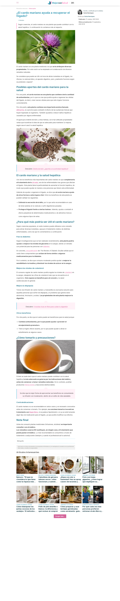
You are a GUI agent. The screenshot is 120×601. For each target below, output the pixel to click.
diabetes (46, 246)
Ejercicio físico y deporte (90, 504)
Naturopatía (32, 8)
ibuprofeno (33, 412)
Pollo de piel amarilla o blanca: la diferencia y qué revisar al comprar (48, 509)
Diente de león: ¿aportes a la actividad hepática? (50, 169)
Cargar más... (60, 516)
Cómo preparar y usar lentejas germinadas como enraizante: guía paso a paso (70, 509)
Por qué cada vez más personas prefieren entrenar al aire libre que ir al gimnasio (92, 509)
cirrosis (35, 182)
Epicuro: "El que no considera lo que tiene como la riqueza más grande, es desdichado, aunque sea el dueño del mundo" (26, 479)
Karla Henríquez (89, 13)
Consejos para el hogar (68, 475)
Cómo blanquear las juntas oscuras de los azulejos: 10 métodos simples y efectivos (25, 509)
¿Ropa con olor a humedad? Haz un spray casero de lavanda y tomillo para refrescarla (70, 479)
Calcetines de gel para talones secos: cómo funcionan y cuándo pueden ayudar (48, 479)
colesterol (68, 272)
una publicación (32, 251)
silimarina (20, 110)
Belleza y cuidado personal (47, 475)
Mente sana (20, 475)
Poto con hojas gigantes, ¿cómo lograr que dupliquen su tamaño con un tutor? (92, 479)
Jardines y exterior (88, 475)
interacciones (29, 385)
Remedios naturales (22, 8)
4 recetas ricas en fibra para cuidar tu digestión (51, 307)
